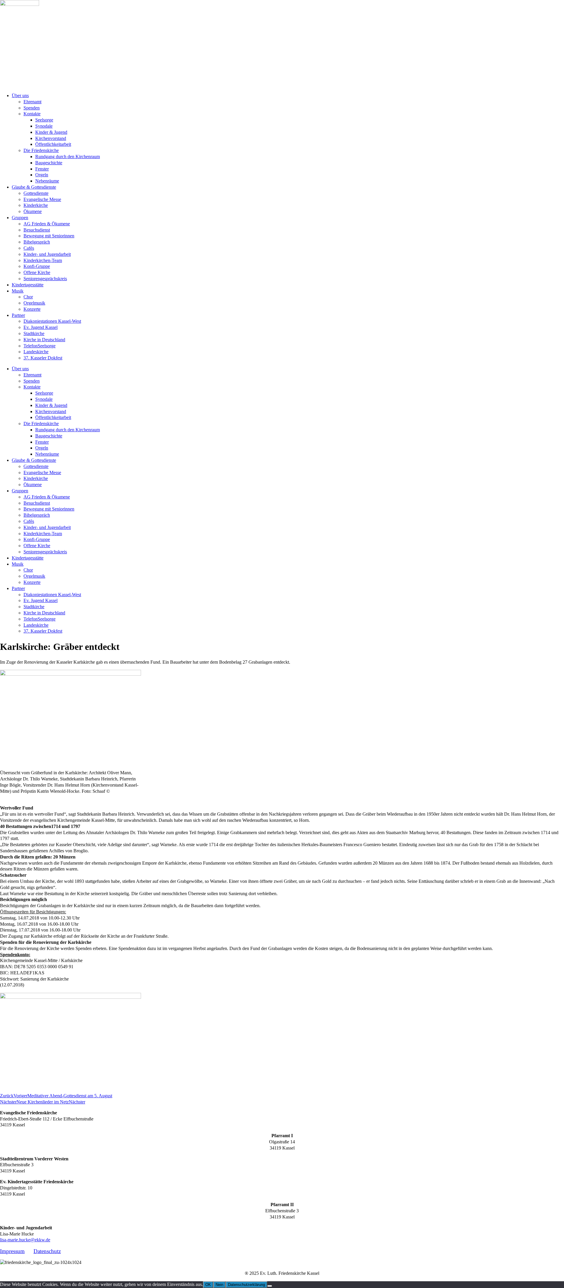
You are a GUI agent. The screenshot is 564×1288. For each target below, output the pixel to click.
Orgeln (41, 174)
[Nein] (269, 1286)
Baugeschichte (48, 162)
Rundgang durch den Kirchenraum (67, 156)
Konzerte (32, 309)
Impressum (12, 1251)
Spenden (32, 107)
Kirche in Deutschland (44, 339)
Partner (18, 315)
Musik (18, 290)
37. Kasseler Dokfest (43, 357)
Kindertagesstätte (27, 284)
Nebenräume (47, 180)
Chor (28, 296)
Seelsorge (44, 119)
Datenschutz (47, 1251)
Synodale (44, 126)
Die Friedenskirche (41, 150)
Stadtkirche (34, 333)
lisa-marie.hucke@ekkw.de (25, 1239)
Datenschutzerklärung (246, 1284)
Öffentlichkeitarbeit (53, 144)
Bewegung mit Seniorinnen (49, 235)
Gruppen (20, 217)
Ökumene (33, 211)
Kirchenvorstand (50, 138)
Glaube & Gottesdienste (34, 187)
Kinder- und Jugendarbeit (47, 254)
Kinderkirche (36, 205)
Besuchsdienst (37, 229)
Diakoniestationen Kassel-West (52, 321)
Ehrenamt (32, 101)
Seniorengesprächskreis (45, 278)
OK (208, 1284)
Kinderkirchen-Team (43, 260)
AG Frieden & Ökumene (47, 223)
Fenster (42, 168)
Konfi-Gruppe (37, 266)
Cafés (29, 248)
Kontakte (32, 113)
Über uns (20, 95)
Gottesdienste (36, 193)
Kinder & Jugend (51, 132)
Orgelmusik (34, 302)
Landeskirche (36, 351)
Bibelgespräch (37, 241)
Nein (219, 1284)
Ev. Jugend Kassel (41, 327)
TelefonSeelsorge (40, 345)
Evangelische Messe (42, 199)
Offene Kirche (37, 272)
